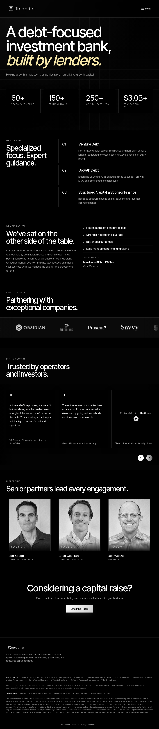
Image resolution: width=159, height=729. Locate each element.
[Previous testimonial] (140, 457)
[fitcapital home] (21, 8)
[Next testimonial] (149, 457)
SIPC (101, 677)
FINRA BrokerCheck (108, 680)
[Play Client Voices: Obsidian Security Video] (136, 415)
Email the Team (80, 608)
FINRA (96, 677)
